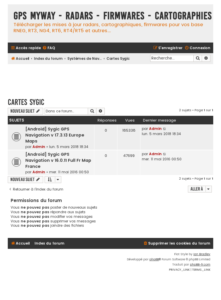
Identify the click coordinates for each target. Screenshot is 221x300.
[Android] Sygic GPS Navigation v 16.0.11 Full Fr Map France (58, 160)
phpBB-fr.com (200, 264)
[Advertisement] (112, 78)
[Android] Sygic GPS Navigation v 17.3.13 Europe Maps (54, 135)
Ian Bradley (201, 254)
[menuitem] (48, 48)
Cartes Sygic (26, 102)
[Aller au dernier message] (165, 128)
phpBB (154, 259)
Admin (39, 146)
